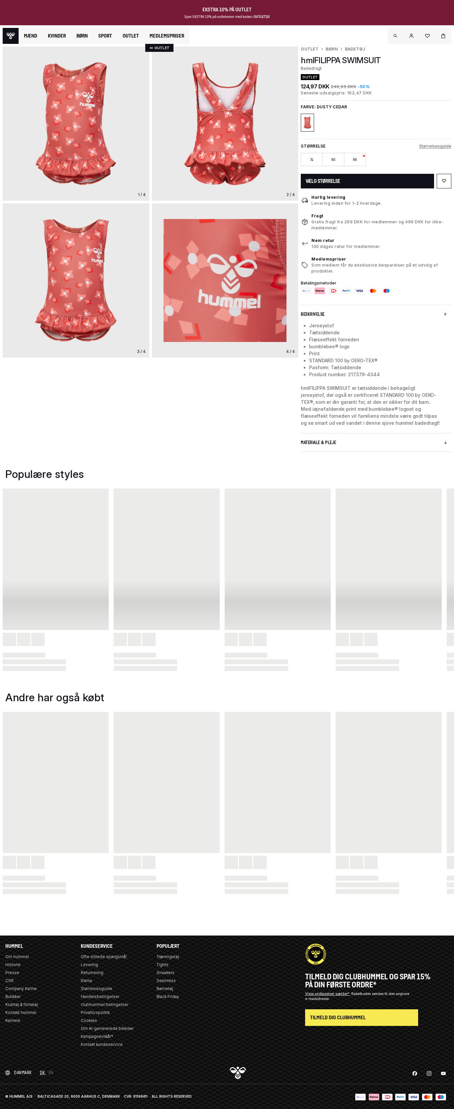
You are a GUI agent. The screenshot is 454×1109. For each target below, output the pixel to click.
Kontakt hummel (20, 1012)
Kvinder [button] (57, 36)
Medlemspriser (328, 259)
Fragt (317, 215)
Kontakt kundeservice (102, 1044)
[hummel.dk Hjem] (11, 36)
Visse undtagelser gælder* (327, 994)
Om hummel (17, 956)
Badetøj (355, 49)
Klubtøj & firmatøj (21, 1004)
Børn (332, 49)
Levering (89, 964)
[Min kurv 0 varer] (443, 36)
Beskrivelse (313, 314)
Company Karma (21, 988)
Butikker (13, 996)
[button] (395, 36)
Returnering (92, 972)
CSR (9, 980)
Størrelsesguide (435, 146)
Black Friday (168, 996)
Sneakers (165, 972)
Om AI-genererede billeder (107, 1028)
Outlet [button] (131, 36)
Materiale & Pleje (318, 442)
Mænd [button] (30, 36)
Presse (12, 972)
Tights (163, 964)
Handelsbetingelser (100, 996)
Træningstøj (168, 956)
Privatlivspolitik (95, 1012)
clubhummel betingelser (104, 1004)
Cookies (89, 1020)
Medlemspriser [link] (167, 36)
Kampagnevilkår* (97, 1036)
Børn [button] (82, 36)
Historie (13, 964)
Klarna (86, 980)
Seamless (166, 980)
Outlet (309, 49)
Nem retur (323, 240)
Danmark (23, 1072)
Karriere (12, 1020)
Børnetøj (165, 988)
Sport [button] (105, 36)
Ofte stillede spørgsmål (104, 956)
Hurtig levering (328, 197)
